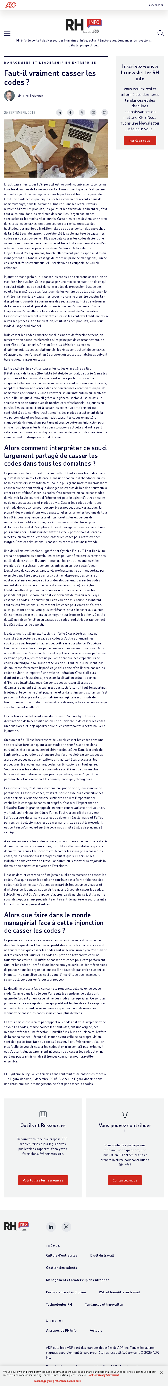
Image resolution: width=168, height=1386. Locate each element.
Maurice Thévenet (30, 96)
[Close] (161, 1372)
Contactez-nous (125, 1180)
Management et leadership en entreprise (50, 62)
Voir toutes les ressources (43, 1180)
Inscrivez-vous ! (140, 140)
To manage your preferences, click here (57, 1381)
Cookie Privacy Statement (103, 1375)
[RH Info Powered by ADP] (83, 26)
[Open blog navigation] (7, 33)
